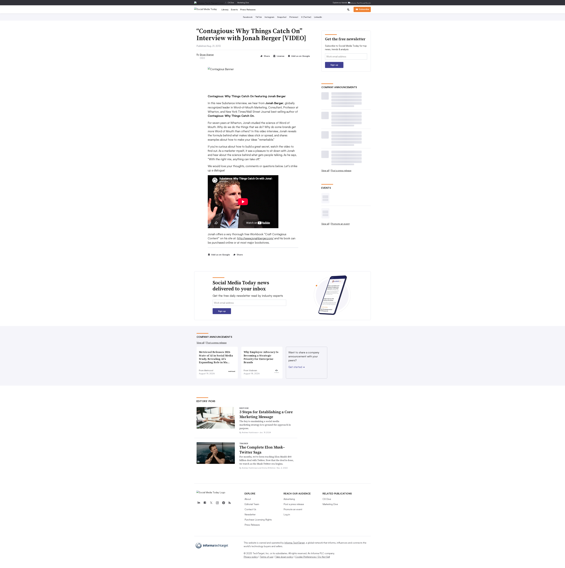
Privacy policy (251, 556)
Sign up (334, 65)
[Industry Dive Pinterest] (223, 503)
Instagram (269, 17)
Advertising (289, 499)
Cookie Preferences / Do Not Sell (312, 556)
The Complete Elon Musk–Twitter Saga (262, 450)
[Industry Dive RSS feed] (230, 503)
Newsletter (250, 514)
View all (325, 170)
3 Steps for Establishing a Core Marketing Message (266, 414)
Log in (287, 514)
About (248, 499)
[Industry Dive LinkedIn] (199, 503)
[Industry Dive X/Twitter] (211, 503)
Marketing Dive (243, 2)
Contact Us (250, 509)
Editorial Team (252, 504)
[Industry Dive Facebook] (205, 503)
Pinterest (293, 17)
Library (225, 9)
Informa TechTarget (294, 542)
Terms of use (266, 556)
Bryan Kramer (207, 54)
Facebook (247, 17)
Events (234, 9)
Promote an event (340, 223)
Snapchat (281, 17)
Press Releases (248, 9)
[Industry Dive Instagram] (217, 503)
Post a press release (341, 170)
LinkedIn (318, 17)
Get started (296, 367)
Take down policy (284, 556)
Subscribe (364, 9)
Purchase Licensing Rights (258, 519)
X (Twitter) (306, 17)
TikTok (258, 17)
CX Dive (231, 2)
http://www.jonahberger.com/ (255, 238)
